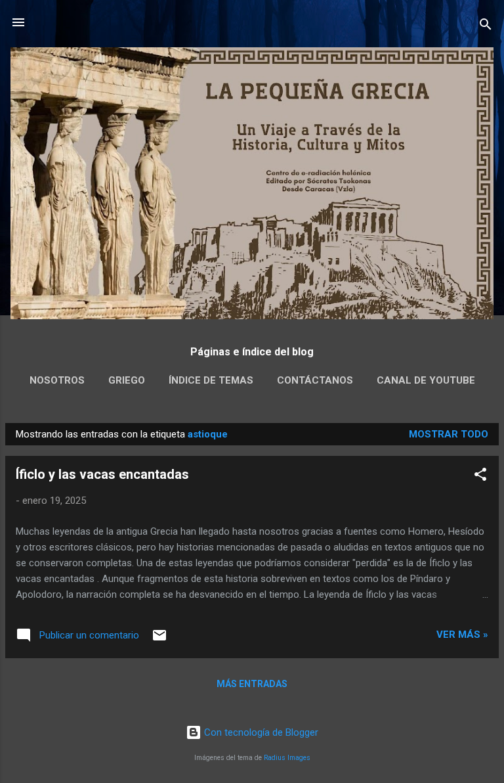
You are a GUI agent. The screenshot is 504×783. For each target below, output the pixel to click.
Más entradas (252, 684)
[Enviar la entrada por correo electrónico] (159, 640)
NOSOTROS (57, 380)
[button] (480, 476)
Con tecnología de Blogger (259, 732)
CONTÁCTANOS (315, 380)
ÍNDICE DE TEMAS (211, 380)
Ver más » (462, 634)
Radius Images (287, 757)
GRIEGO (126, 380)
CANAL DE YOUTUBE (426, 380)
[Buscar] (486, 27)
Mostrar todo (448, 434)
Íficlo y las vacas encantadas (102, 474)
